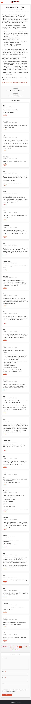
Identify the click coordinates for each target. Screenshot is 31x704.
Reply (5, 114)
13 (26, 646)
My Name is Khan (17, 82)
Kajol (4, 82)
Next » (16, 649)
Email (4, 677)
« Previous (4, 646)
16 (12, 649)
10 (17, 646)
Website (4, 684)
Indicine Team (20, 11)
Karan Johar (9, 82)
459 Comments (12, 11)
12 (23, 646)
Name (4, 671)
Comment (4, 658)
